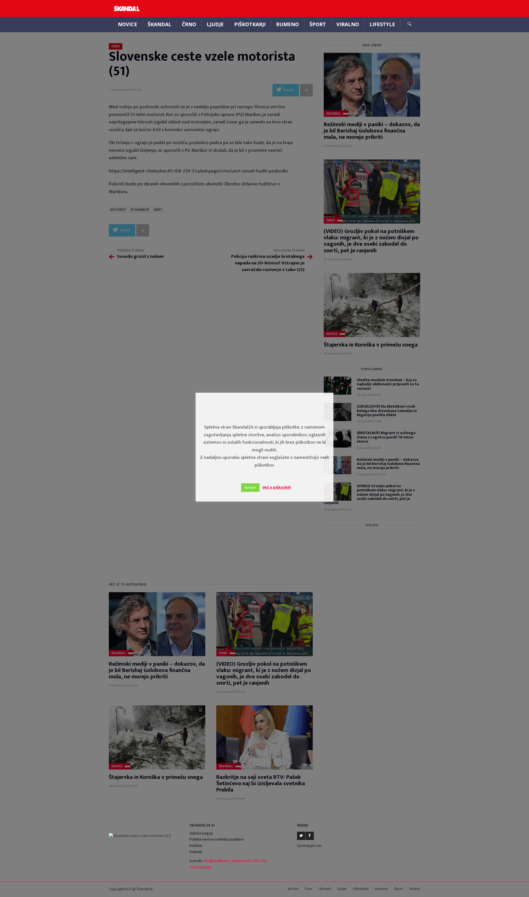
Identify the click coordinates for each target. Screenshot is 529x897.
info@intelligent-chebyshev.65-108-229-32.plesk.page (229, 864)
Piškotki (196, 852)
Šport (317, 24)
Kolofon (196, 845)
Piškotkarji (250, 24)
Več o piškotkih (276, 487)
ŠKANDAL (159, 24)
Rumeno (287, 24)
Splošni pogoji (201, 833)
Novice (127, 24)
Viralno (347, 24)
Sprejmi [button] (250, 487)
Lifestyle (382, 24)
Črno (189, 24)
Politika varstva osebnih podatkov (217, 839)
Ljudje (215, 24)
